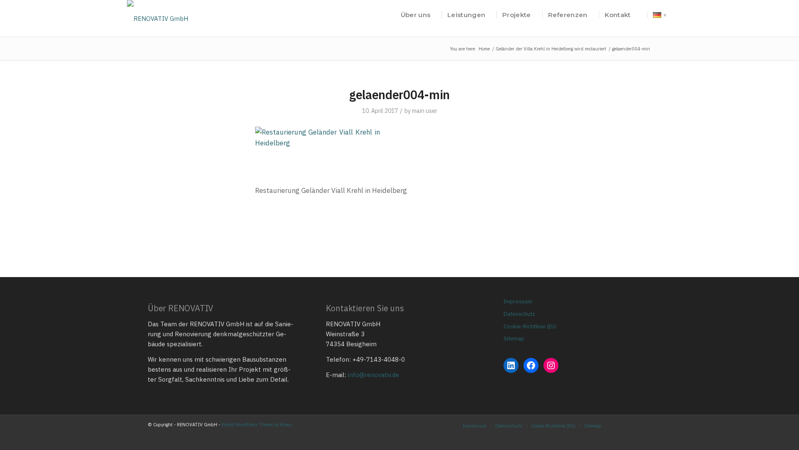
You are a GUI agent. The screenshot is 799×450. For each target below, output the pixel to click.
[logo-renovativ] (157, 15)
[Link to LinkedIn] (645, 425)
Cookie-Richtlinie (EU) (530, 326)
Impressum (518, 301)
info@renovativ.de (373, 375)
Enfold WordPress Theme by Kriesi (256, 425)
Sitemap (514, 338)
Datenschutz (519, 314)
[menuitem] (415, 15)
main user (424, 111)
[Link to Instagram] (620, 425)
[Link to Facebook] (632, 425)
